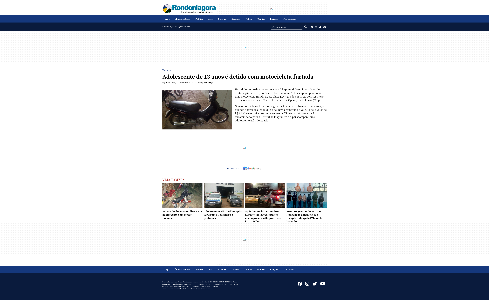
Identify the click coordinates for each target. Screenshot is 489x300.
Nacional (222, 19)
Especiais (236, 19)
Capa (167, 19)
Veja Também (174, 179)
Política (199, 19)
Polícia (249, 19)
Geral (210, 19)
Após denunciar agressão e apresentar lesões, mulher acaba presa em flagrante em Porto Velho (263, 216)
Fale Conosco (289, 19)
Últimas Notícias (182, 19)
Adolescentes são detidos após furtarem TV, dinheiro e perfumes (223, 214)
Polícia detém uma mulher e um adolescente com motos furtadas (182, 214)
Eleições (274, 19)
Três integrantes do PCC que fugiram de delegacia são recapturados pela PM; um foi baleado (305, 216)
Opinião (261, 19)
